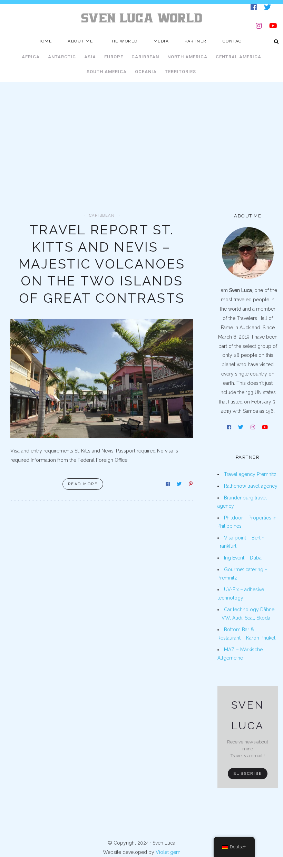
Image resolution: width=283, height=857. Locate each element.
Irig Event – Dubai (243, 558)
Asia (90, 56)
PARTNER (196, 41)
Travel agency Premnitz (250, 474)
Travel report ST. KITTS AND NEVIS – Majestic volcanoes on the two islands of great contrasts (102, 264)
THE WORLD (123, 41)
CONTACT (234, 41)
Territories (180, 71)
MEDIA (161, 41)
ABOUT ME (80, 41)
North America (187, 56)
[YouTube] (273, 27)
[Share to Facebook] (168, 484)
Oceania (146, 71)
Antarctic (62, 56)
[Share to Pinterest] (191, 484)
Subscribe (247, 773)
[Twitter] (268, 8)
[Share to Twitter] (180, 484)
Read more (83, 484)
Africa (31, 56)
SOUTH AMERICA (107, 71)
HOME (45, 41)
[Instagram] (259, 27)
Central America (238, 56)
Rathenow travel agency (250, 486)
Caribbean (145, 56)
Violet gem (168, 852)
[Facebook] (254, 8)
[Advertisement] (141, 161)
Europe (113, 56)
